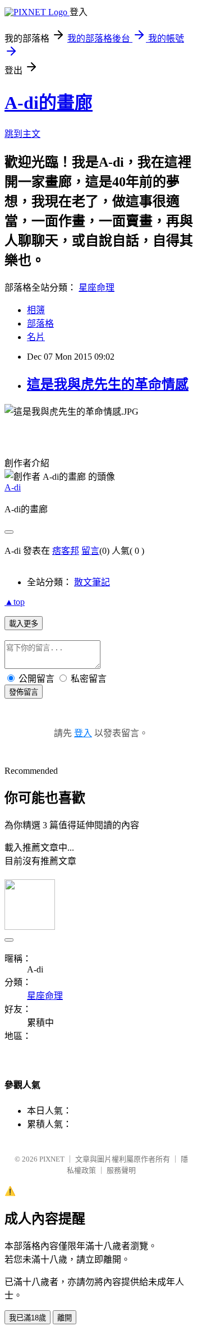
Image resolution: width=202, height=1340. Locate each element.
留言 (90, 551)
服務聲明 (121, 1170)
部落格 (40, 323)
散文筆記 (92, 582)
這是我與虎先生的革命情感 (108, 384)
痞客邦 (65, 551)
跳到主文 (22, 134)
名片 (36, 337)
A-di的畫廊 (48, 103)
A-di (12, 487)
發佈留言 (23, 692)
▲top (14, 602)
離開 (64, 1318)
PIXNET (52, 1159)
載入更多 (23, 623)
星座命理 (96, 287)
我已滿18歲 (27, 1318)
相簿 (36, 310)
